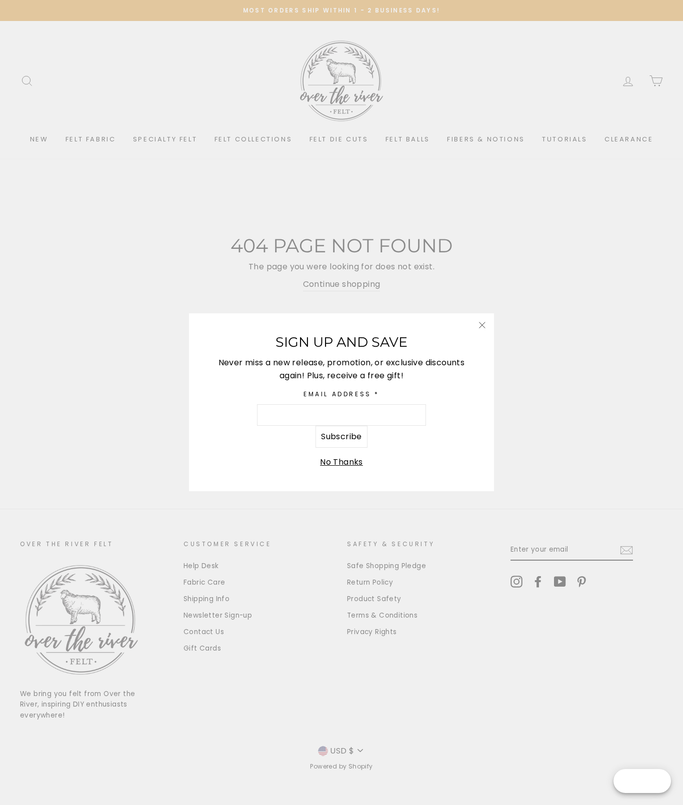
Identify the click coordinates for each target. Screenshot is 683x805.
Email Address (342, 394)
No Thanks (341, 462)
